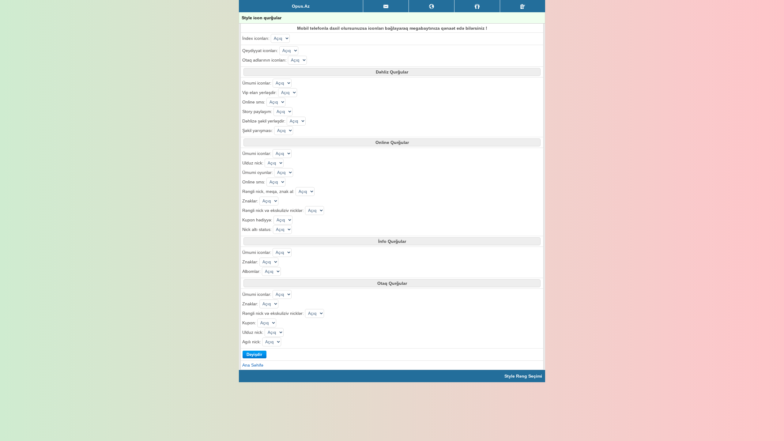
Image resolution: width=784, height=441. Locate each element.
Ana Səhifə (252, 365)
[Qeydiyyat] (522, 6)
